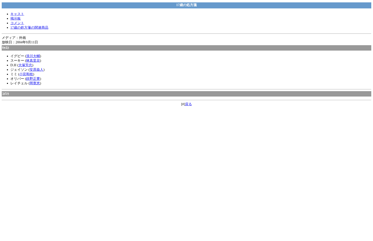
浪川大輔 (33, 56)
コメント (17, 23)
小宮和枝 (26, 74)
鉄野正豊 (33, 78)
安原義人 (36, 69)
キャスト (17, 14)
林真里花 (33, 60)
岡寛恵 (35, 83)
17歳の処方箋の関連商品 (29, 27)
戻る (188, 104)
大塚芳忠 (25, 65)
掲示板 (15, 18)
